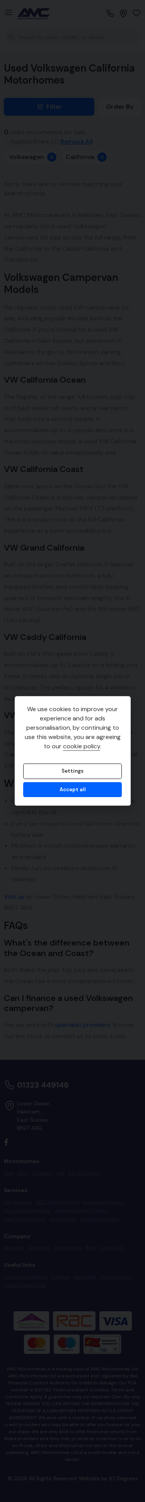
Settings (72, 771)
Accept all (73, 789)
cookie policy (81, 746)
